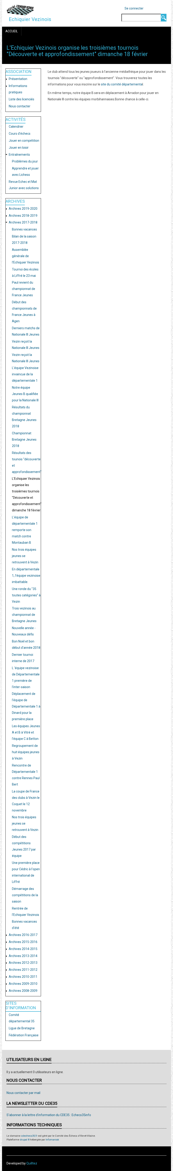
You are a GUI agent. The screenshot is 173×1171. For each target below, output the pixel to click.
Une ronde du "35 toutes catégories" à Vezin (26, 595)
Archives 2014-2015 (23, 949)
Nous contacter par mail (23, 1093)
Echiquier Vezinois (30, 19)
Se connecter (134, 8)
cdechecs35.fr (29, 1135)
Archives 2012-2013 (23, 962)
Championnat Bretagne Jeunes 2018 (24, 439)
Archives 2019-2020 (23, 208)
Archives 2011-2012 (23, 969)
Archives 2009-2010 (23, 983)
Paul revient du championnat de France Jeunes (23, 289)
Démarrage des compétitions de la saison (25, 895)
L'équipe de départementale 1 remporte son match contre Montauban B (25, 529)
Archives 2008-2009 (23, 990)
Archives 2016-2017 (23, 935)
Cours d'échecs (19, 133)
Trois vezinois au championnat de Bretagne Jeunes (24, 615)
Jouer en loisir (19, 147)
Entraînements (19, 154)
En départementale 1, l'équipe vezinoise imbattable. (26, 575)
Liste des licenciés (21, 99)
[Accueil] (20, 10)
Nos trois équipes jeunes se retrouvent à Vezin (25, 556)
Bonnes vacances (24, 229)
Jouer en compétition (24, 140)
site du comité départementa (121, 84)
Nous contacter (19, 106)
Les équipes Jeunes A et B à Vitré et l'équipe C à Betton (26, 732)
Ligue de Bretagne (22, 1028)
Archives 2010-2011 (23, 976)
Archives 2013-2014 (23, 956)
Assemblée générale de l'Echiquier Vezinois (25, 256)
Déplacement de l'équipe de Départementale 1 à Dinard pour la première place (26, 706)
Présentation (18, 79)
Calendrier (16, 126)
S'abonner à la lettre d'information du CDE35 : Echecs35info (49, 1115)
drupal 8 (24, 1139)
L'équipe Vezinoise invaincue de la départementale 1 (25, 374)
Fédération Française (24, 1035)
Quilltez (31, 1163)
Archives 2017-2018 (23, 222)
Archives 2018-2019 (23, 215)
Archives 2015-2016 (23, 942)
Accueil (11, 31)
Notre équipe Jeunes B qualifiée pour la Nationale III (25, 394)
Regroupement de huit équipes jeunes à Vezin (25, 752)
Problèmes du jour (25, 161)
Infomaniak (52, 1139)
